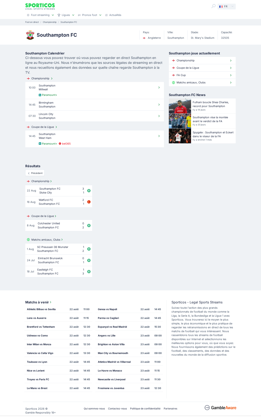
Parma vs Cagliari (108, 318)
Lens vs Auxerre (36, 318)
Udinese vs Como (37, 335)
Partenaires (170, 408)
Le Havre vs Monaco (110, 370)
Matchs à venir (37, 302)
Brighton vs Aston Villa (111, 344)
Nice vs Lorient (35, 370)
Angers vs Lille (106, 335)
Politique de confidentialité (145, 408)
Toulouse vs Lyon (37, 361)
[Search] (213, 6)
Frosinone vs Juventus (111, 388)
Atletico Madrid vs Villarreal (114, 361)
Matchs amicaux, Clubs (45, 239)
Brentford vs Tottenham (41, 326)
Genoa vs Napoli (107, 309)
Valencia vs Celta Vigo (40, 353)
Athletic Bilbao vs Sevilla (41, 309)
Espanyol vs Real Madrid (112, 326)
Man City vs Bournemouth (113, 353)
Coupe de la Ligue (42, 126)
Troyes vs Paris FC (38, 379)
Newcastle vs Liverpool (111, 379)
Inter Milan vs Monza (39, 344)
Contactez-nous (117, 408)
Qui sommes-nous (94, 408)
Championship (40, 78)
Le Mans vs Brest (37, 388)
